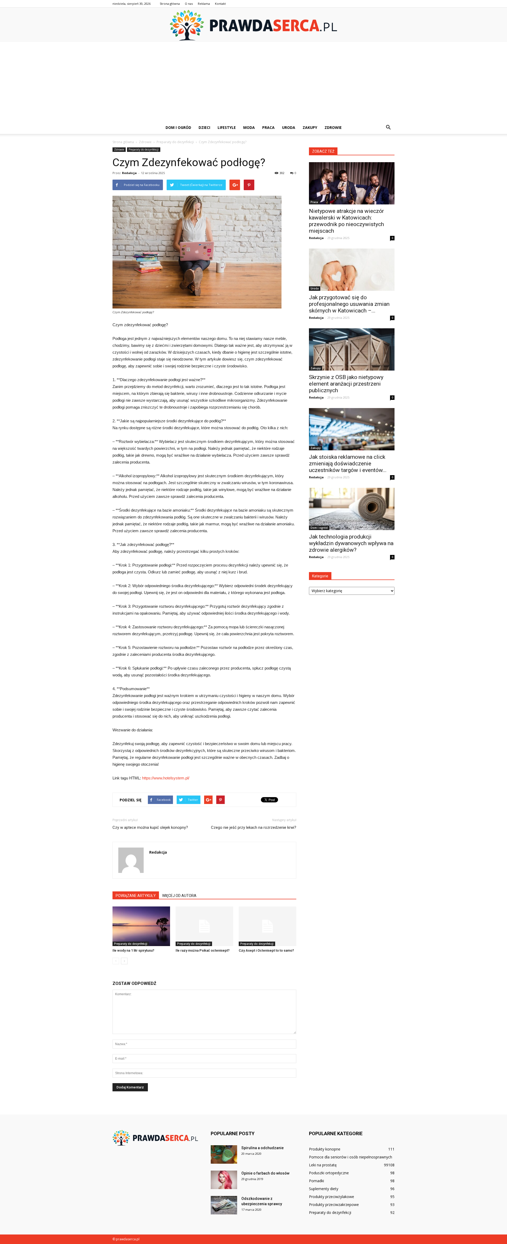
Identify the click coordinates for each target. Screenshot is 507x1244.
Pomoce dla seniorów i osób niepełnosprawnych (350, 1156)
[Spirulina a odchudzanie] (224, 1154)
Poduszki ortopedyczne (329, 1172)
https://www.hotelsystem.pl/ (165, 778)
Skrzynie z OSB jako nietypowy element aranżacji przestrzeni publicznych (346, 384)
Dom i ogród (178, 127)
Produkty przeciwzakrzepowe (334, 1204)
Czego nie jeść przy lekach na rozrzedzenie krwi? (253, 827)
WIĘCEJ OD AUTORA (179, 896)
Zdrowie (333, 127)
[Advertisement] (253, 82)
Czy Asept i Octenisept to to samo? (266, 950)
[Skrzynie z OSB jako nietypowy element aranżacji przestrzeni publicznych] (352, 349)
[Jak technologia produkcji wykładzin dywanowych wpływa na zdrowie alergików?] (352, 509)
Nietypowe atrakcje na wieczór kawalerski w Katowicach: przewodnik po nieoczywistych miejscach (346, 221)
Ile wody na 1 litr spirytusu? (133, 950)
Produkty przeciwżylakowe (331, 1196)
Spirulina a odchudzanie (262, 1148)
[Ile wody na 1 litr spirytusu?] (141, 926)
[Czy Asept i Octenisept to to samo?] (267, 926)
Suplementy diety (323, 1188)
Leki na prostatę (323, 1164)
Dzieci (204, 127)
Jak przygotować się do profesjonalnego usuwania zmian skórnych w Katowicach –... (349, 304)
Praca (268, 127)
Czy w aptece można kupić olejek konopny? (150, 827)
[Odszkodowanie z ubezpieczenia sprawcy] (224, 1205)
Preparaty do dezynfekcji (144, 149)
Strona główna (170, 4)
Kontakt (220, 4)
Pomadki (316, 1180)
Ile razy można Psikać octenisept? (202, 950)
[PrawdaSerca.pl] (253, 25)
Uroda (288, 127)
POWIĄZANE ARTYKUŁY (136, 896)
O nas (189, 4)
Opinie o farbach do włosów (265, 1173)
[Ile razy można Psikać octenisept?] (204, 926)
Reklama (204, 4)
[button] (388, 127)
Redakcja (129, 173)
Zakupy (310, 127)
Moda (249, 127)
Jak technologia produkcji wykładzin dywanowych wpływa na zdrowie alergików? (351, 543)
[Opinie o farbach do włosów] (224, 1180)
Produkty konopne (324, 1149)
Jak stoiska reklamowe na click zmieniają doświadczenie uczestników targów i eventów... (348, 463)
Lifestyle (227, 127)
